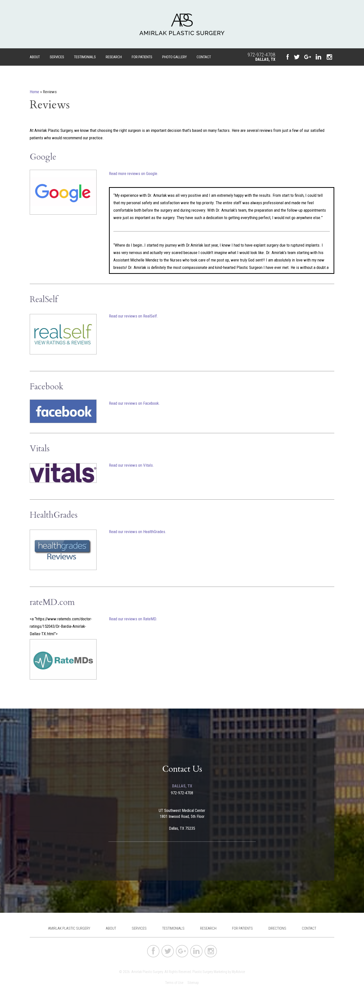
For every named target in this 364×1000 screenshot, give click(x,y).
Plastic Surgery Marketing (209, 972)
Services (57, 57)
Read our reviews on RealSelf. (133, 316)
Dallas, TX (265, 59)
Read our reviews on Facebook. (134, 403)
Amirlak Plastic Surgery (69, 928)
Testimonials (85, 57)
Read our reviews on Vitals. (131, 465)
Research (114, 57)
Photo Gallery (174, 57)
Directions (277, 928)
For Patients (142, 57)
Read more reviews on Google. (133, 173)
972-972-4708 (261, 55)
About (35, 57)
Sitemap (193, 983)
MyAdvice (238, 972)
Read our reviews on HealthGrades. (137, 531)
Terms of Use (174, 983)
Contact (204, 57)
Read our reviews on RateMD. (133, 618)
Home (34, 91)
